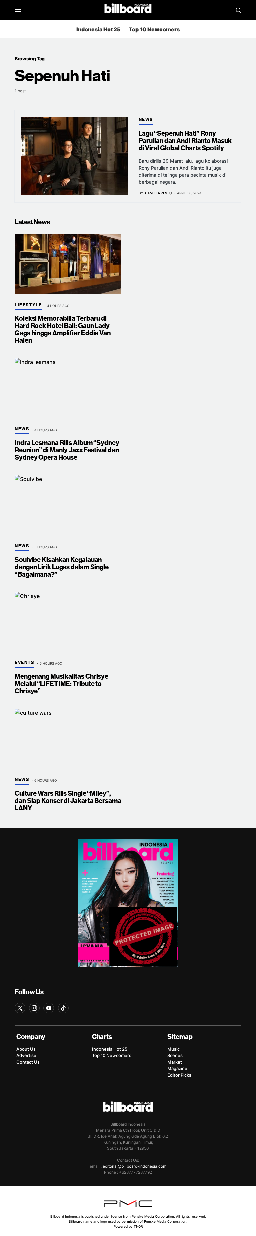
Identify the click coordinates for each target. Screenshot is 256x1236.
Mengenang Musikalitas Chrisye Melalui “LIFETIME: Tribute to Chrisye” (61, 683)
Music (173, 1049)
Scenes (175, 1055)
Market (174, 1062)
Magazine (177, 1068)
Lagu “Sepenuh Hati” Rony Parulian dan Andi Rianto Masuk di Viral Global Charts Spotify (185, 140)
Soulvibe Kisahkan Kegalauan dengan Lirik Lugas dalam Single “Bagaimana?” (62, 567)
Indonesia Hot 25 (98, 29)
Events (24, 662)
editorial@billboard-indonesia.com (134, 1166)
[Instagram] (34, 1008)
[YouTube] (48, 1008)
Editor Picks (179, 1075)
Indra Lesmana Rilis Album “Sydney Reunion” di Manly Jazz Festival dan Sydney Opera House (67, 450)
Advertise (26, 1055)
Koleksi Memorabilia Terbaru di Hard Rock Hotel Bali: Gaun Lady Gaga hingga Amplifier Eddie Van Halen (63, 329)
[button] (18, 10)
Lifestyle (28, 305)
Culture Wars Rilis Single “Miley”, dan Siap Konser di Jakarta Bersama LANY (68, 800)
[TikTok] (63, 1008)
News (146, 119)
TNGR (138, 1226)
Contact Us (28, 1062)
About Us (26, 1049)
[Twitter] (20, 1008)
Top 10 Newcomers (154, 29)
